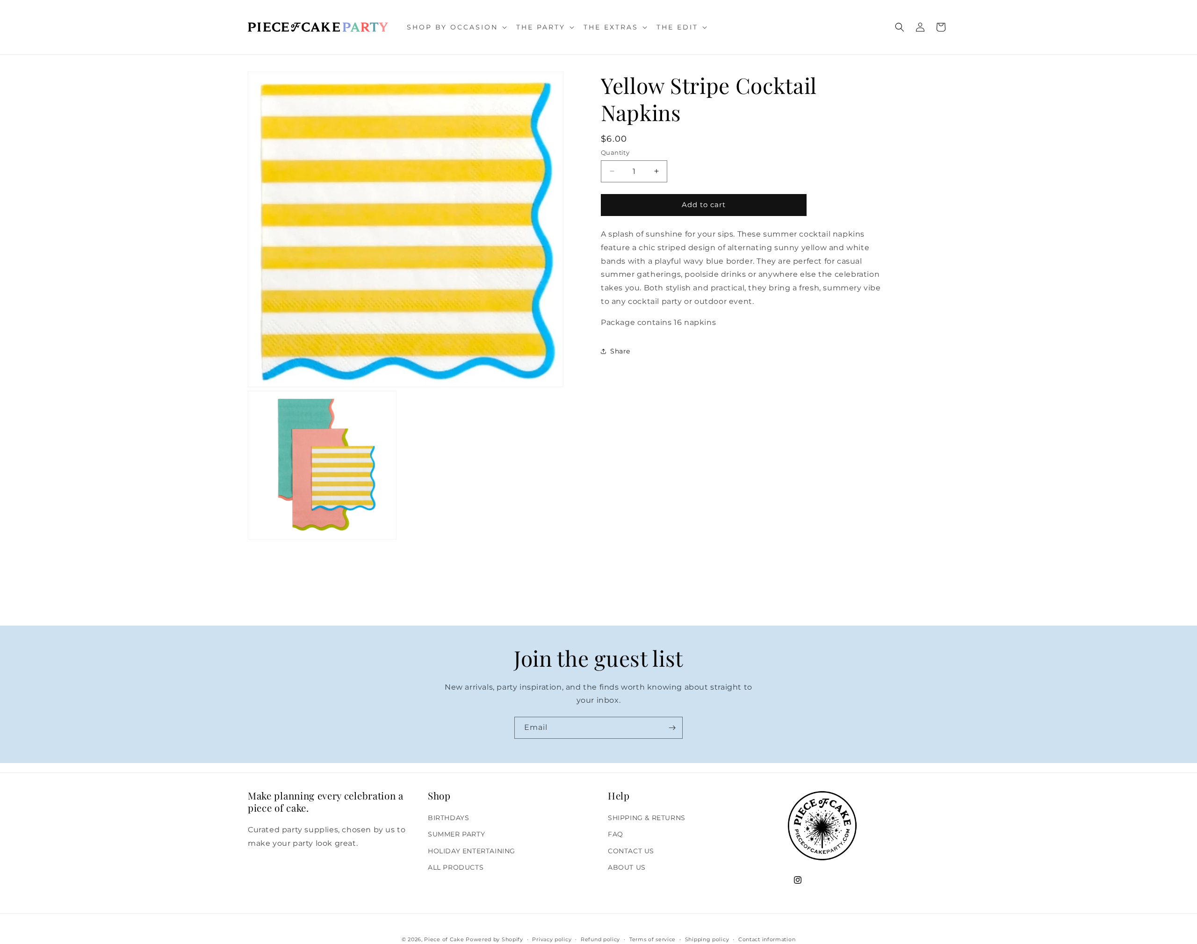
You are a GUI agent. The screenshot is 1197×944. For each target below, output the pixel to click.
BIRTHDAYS (448, 818)
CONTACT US (631, 851)
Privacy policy (551, 939)
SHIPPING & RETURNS (646, 818)
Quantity (615, 152)
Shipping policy (707, 939)
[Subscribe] (672, 728)
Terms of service (652, 939)
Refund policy (600, 939)
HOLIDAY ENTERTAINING (471, 851)
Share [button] (620, 350)
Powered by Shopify (494, 939)
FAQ (615, 834)
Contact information (766, 939)
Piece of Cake (444, 939)
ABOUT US (627, 867)
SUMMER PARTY (456, 834)
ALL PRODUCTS (455, 867)
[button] (456, 27)
